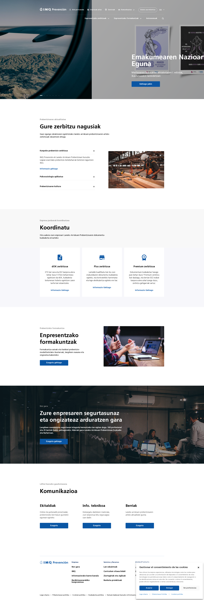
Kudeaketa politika (96, 595)
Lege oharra (143, 594)
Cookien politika (177, 594)
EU (160, 10)
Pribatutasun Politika (159, 594)
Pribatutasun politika (60, 595)
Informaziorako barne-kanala (85, 576)
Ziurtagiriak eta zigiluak (115, 576)
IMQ (73, 571)
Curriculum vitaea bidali (114, 571)
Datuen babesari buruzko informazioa (122, 595)
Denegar (169, 588)
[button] (198, 567)
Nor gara (76, 567)
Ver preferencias (189, 588)
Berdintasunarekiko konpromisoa (81, 581)
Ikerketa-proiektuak (113, 580)
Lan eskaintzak (110, 567)
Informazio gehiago (49, 169)
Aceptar (149, 588)
